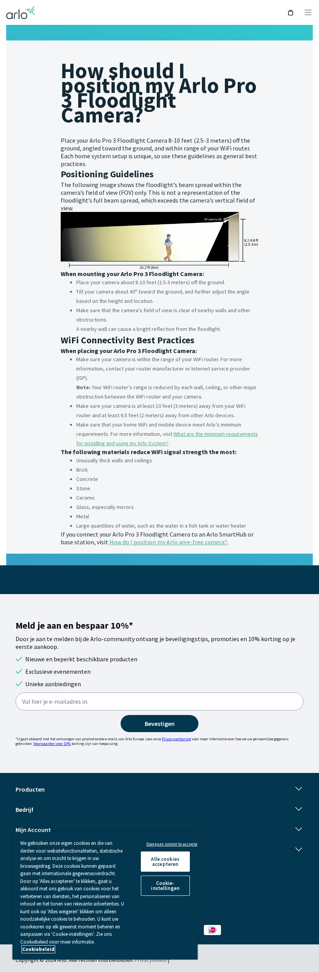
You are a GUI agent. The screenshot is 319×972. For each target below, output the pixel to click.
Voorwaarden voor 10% (52, 743)
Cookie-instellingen (165, 886)
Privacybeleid (151, 959)
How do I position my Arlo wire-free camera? (168, 542)
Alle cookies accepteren (165, 861)
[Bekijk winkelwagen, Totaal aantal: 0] (290, 12)
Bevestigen (160, 723)
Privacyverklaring (176, 738)
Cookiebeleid (38, 949)
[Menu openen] (308, 12)
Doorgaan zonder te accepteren (174, 844)
